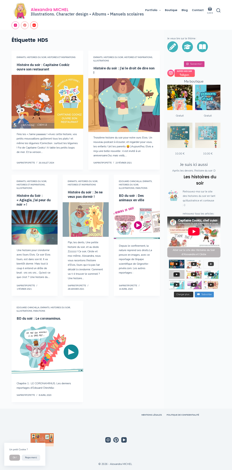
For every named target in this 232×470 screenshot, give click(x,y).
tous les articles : (205, 214)
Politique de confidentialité (183, 415)
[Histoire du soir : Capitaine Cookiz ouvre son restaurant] (47, 102)
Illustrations (101, 60)
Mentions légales (151, 415)
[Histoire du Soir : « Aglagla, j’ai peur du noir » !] (35, 227)
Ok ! (15, 457)
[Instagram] (15, 25)
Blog (185, 10)
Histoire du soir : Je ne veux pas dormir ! (85, 194)
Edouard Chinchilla (130, 181)
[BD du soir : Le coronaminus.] (47, 351)
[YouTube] (34, 25)
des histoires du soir (194, 196)
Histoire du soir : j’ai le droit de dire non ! (124, 70)
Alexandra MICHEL (49, 9)
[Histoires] (202, 46)
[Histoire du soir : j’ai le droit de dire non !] (124, 105)
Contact (198, 10)
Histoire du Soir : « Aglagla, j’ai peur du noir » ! (34, 200)
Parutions (141, 188)
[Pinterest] (25, 25)
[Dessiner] (172, 46)
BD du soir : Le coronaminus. (39, 318)
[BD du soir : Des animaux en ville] (137, 223)
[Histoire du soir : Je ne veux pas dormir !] (86, 219)
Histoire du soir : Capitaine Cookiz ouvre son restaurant (43, 66)
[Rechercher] (218, 10)
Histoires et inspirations (61, 57)
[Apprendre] (187, 46)
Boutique (171, 10)
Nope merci (31, 457)
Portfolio (151, 10)
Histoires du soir (36, 57)
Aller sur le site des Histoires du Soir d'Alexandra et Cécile (194, 252)
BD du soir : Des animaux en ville (131, 197)
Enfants (21, 57)
